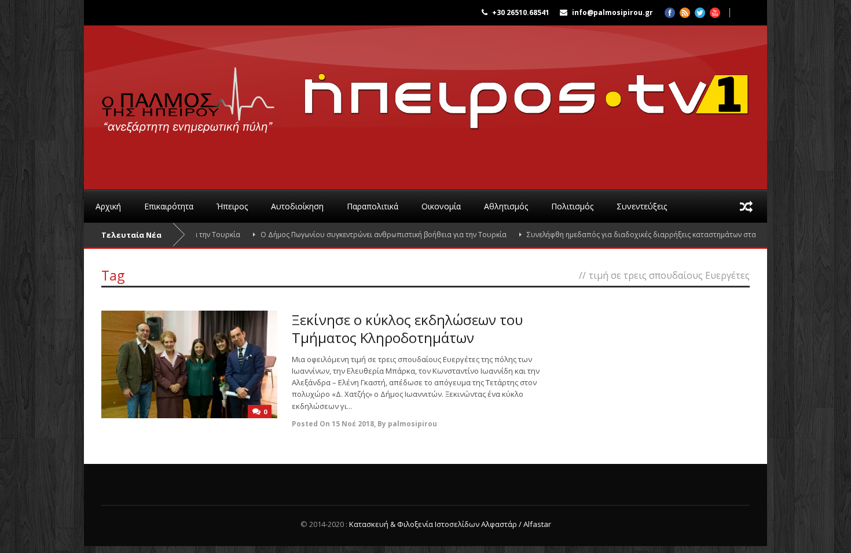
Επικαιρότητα (168, 206)
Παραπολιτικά (372, 206)
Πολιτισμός (572, 206)
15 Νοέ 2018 (353, 424)
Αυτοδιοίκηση (297, 206)
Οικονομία (441, 206)
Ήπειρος (232, 206)
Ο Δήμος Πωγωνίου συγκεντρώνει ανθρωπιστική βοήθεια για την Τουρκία (367, 234)
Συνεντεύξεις (642, 206)
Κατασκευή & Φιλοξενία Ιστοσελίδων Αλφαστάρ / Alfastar (450, 524)
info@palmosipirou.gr (612, 12)
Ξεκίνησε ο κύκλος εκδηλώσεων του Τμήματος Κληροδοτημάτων (407, 328)
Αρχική (108, 206)
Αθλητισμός (506, 206)
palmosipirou (412, 424)
